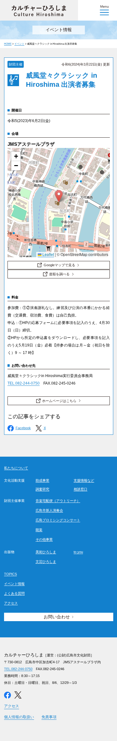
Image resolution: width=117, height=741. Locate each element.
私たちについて (16, 468)
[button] (59, 196)
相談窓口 (80, 489)
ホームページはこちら (59, 401)
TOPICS (10, 574)
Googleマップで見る (59, 265)
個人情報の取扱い (19, 717)
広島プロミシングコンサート (58, 520)
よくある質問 (14, 593)
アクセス (11, 603)
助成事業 (42, 480)
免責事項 (48, 717)
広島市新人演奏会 (49, 510)
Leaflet (47, 254)
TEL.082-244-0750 (23, 383)
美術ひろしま (46, 552)
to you (78, 552)
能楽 (39, 530)
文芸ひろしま (46, 561)
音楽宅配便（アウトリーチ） (58, 501)
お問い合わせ (57, 616)
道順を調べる (59, 274)
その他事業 (44, 539)
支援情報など (84, 480)
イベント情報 (14, 584)
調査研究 (42, 489)
